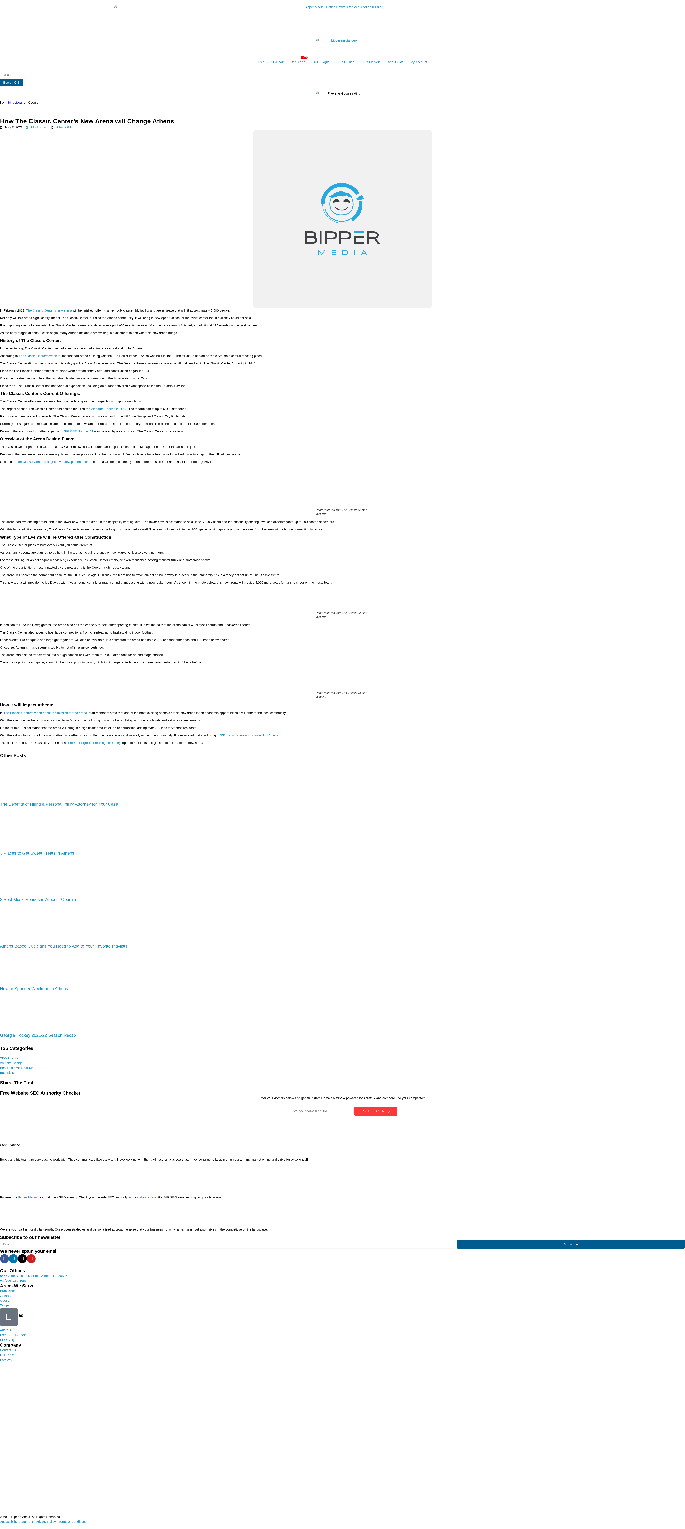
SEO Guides (345, 62)
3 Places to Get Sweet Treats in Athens (37, 853)
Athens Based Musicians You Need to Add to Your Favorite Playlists (63, 946)
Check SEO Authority (376, 1111)
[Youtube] (31, 1258)
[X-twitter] (22, 1258)
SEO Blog (320, 62)
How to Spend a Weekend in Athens (34, 988)
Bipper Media (27, 1197)
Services (297, 62)
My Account (418, 62)
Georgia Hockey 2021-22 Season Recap (38, 1035)
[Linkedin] (13, 1258)
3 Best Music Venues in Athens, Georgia (38, 899)
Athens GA (64, 127)
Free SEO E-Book (271, 62)
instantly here (146, 1197)
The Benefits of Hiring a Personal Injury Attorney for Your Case (59, 804)
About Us (394, 62)
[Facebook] (4, 1258)
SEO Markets (370, 62)
